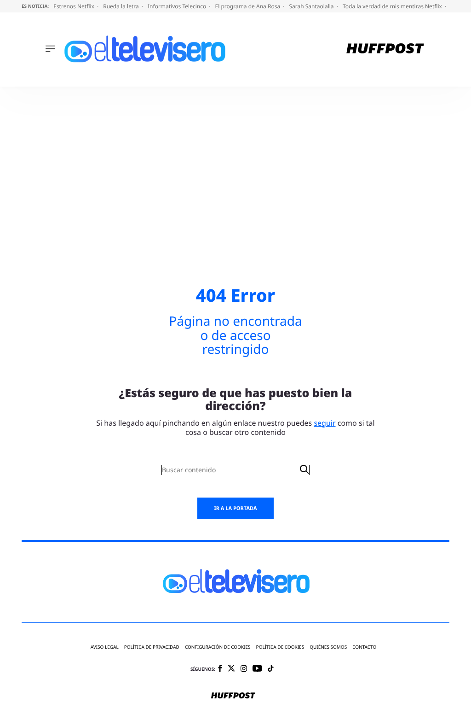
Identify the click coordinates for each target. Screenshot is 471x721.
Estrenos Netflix (74, 6)
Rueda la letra (121, 6)
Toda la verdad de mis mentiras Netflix (393, 6)
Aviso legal (105, 647)
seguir (324, 423)
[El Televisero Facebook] (220, 669)
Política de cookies (280, 647)
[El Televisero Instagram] (244, 669)
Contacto (364, 647)
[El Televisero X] (231, 669)
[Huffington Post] (385, 49)
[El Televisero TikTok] (271, 669)
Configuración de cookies (218, 647)
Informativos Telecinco (177, 6)
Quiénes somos (328, 647)
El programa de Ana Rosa (248, 6)
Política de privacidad (151, 647)
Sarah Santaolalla (312, 6)
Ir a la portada (235, 508)
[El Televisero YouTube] (257, 669)
